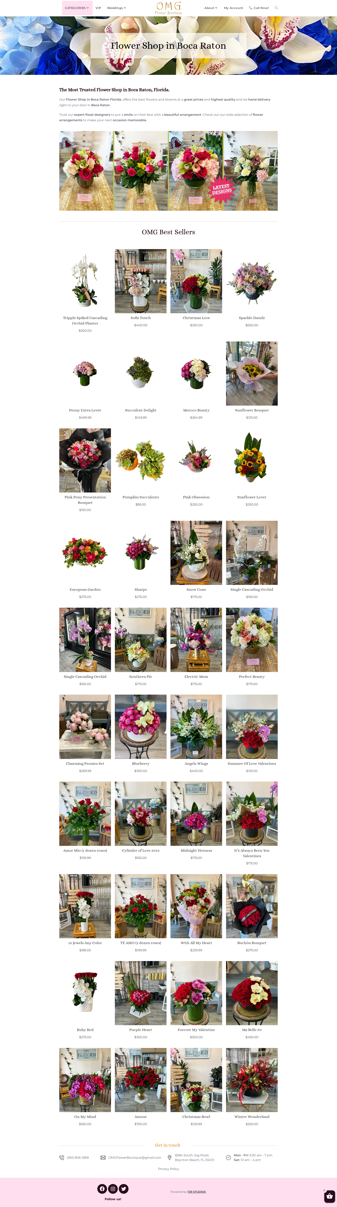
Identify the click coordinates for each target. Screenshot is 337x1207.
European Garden (85, 589)
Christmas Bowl (196, 1116)
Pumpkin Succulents (140, 497)
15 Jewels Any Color (85, 943)
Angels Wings (196, 763)
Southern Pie (140, 676)
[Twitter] (124, 1189)
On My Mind (85, 1116)
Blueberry (141, 763)
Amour (141, 1116)
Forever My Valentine (196, 1029)
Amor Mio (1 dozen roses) (85, 850)
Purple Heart (140, 1029)
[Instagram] (113, 1189)
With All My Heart (196, 943)
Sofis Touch (141, 318)
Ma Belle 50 (252, 1029)
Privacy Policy (168, 1169)
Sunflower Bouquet (252, 410)
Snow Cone (196, 589)
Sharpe (141, 589)
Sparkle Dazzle (252, 318)
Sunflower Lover (251, 497)
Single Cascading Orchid (252, 589)
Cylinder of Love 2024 (141, 850)
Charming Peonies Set (85, 763)
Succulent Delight (141, 410)
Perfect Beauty (252, 676)
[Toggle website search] (276, 8)
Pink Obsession (196, 497)
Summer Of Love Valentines (252, 763)
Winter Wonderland (252, 1116)
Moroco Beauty (196, 410)
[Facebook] (102, 1189)
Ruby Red (85, 1029)
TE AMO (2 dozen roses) (140, 943)
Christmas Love (196, 318)
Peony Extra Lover (85, 410)
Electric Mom (196, 676)
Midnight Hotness (196, 850)
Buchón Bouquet (251, 943)
